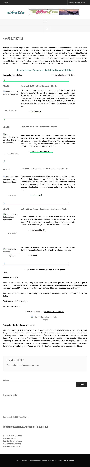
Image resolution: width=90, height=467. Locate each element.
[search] (47, 28)
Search (6, 380)
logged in (20, 365)
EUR (16, 417)
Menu (6, 2)
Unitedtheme (69, 460)
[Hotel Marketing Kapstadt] (12, 252)
